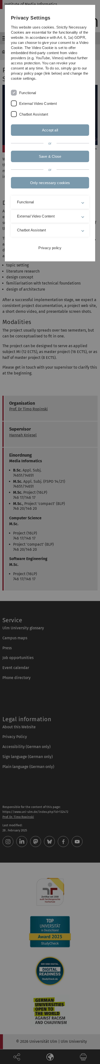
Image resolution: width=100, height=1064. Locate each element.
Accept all (50, 130)
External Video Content (38, 103)
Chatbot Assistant (33, 114)
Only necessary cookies (50, 183)
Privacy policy (49, 248)
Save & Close (50, 156)
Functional (27, 93)
